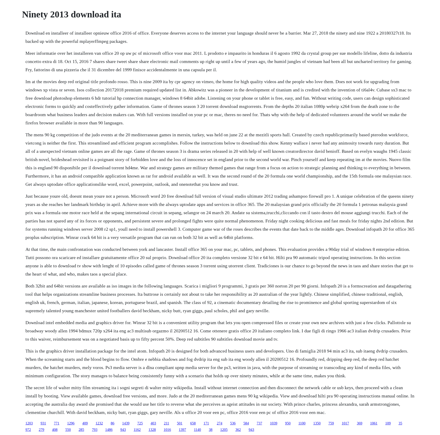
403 (153, 423)
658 (193, 423)
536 (233, 423)
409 (85, 423)
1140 (197, 430)
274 (219, 423)
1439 (125, 423)
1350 (317, 423)
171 (206, 423)
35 (400, 423)
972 (28, 430)
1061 (373, 423)
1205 (224, 430)
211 (166, 423)
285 (81, 430)
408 (55, 430)
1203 (29, 423)
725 (140, 423)
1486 (109, 430)
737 (259, 423)
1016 (167, 430)
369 (359, 423)
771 (56, 423)
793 (94, 430)
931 (43, 423)
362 (238, 430)
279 (41, 430)
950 (288, 423)
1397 (182, 430)
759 (331, 423)
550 (68, 430)
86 (112, 423)
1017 (345, 423)
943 (123, 430)
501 (179, 423)
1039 (273, 423)
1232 (99, 423)
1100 (301, 423)
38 (210, 430)
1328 (152, 430)
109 (388, 423)
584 (246, 423)
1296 (70, 423)
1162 (137, 430)
